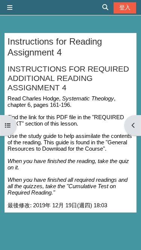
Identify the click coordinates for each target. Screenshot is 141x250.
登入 (124, 7)
